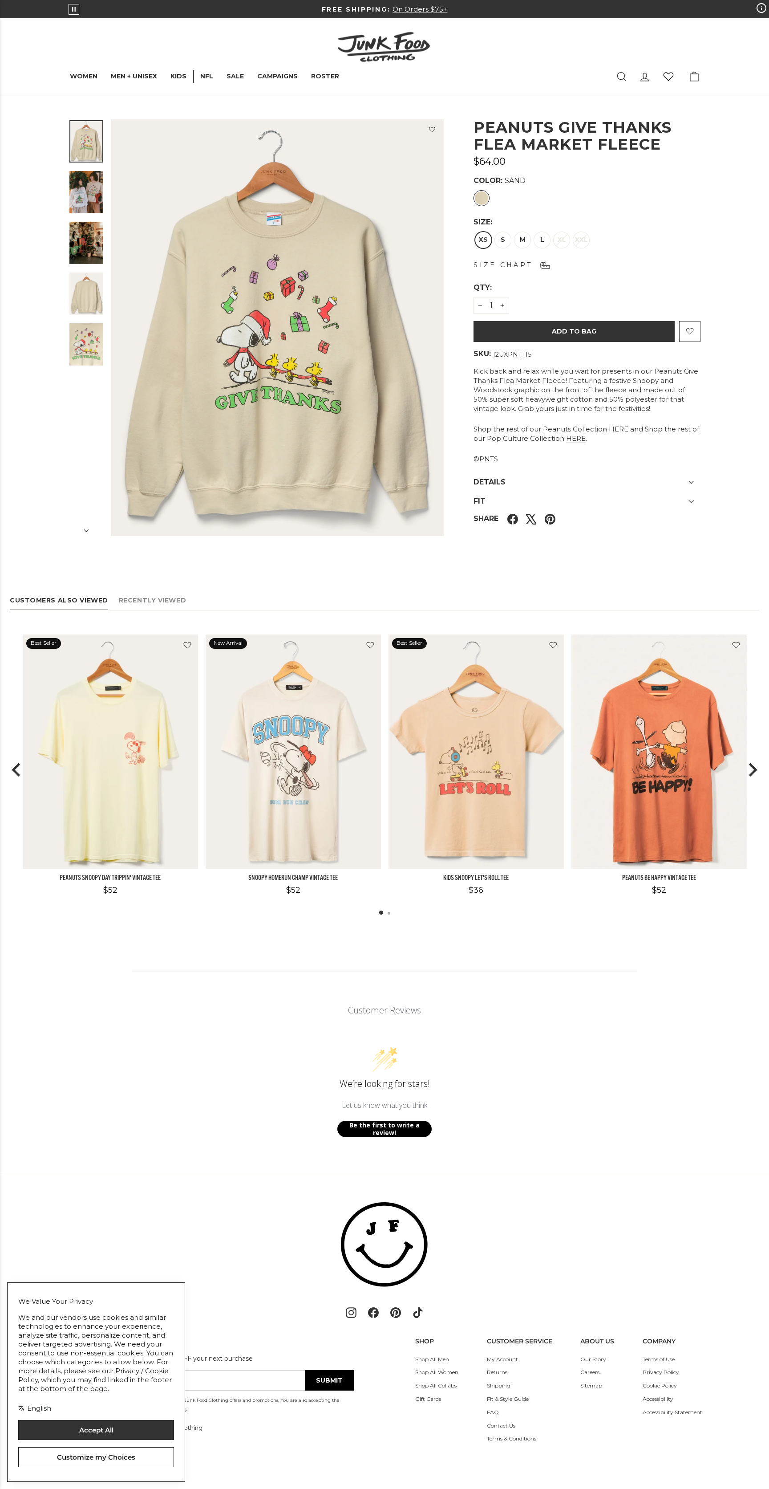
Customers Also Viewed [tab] (59, 600)
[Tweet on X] (531, 519)
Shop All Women (436, 1372)
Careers (589, 1372)
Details (490, 482)
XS (483, 240)
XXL (581, 240)
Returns (497, 1372)
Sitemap (591, 1385)
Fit (480, 501)
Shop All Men (432, 1359)
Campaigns (277, 76)
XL (562, 240)
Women (83, 76)
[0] (668, 76)
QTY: (504, 287)
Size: (483, 222)
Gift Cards (428, 1398)
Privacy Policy (661, 1372)
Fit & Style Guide (508, 1398)
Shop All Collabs (436, 1385)
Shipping (498, 1385)
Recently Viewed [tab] (152, 600)
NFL (206, 76)
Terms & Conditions (511, 1438)
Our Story (593, 1359)
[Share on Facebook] (512, 519)
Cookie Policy (660, 1385)
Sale (235, 76)
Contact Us (501, 1425)
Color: (500, 180)
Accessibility (658, 1398)
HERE (618, 429)
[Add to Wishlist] (432, 131)
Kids (178, 76)
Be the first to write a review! (384, 1129)
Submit (329, 1380)
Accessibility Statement (672, 1412)
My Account (502, 1359)
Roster (325, 76)
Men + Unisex (134, 76)
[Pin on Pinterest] (550, 519)
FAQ (493, 1412)
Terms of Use (659, 1359)
